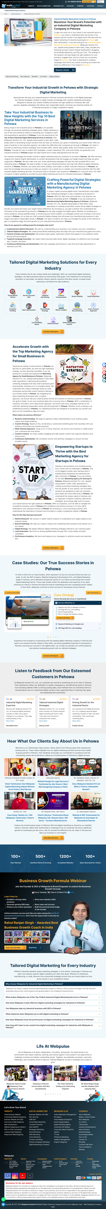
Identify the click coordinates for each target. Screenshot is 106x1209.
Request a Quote (62, 70)
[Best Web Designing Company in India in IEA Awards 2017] (18, 933)
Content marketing (35, 1139)
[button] (78, 603)
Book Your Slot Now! (13, 947)
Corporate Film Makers (62, 1127)
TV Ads (56, 1134)
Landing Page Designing (12, 1132)
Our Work (90, 6)
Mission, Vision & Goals (87, 1117)
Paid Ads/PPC (34, 1127)
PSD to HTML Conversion (13, 1129)
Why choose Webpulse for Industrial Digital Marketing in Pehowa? (34, 984)
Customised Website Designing (15, 1117)
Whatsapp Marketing (36, 1129)
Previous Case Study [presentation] (13, 592)
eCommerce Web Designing (14, 1122)
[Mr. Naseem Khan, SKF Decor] (53, 801)
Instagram (15, 1177)
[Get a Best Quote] (3, 1204)
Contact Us (83, 1139)
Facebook (8, 1177)
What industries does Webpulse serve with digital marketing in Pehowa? (37, 1014)
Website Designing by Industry (15, 1127)
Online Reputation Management (65, 1114)
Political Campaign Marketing (39, 1142)
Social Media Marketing (37, 1122)
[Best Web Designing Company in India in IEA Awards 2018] (27, 933)
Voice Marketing (34, 1137)
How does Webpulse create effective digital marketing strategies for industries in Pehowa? (45, 1003)
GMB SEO (32, 1119)
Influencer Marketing (61, 1137)
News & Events (84, 1129)
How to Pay (83, 1137)
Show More (10, 721)
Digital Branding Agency (62, 1124)
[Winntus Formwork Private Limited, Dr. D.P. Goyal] (19, 767)
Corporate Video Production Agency (64, 1131)
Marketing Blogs (84, 1132)
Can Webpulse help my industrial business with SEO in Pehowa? (33, 1008)
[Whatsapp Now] (3, 1199)
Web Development (10, 1124)
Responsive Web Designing (13, 1134)
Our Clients (83, 1122)
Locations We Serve (86, 1144)
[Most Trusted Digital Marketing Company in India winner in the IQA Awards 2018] (45, 933)
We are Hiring (87, 1)
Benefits (35, 76)
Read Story (33, 947)
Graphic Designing (60, 1142)
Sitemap (82, 1149)
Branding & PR (59, 6)
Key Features (24, 76)
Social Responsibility (86, 1134)
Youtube (22, 1177)
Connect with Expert (51, 331)
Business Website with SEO (13, 1119)
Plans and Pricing (12, 76)
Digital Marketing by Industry (39, 1144)
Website (31, 6)
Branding (82, 1142)
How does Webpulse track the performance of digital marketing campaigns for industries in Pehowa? (50, 1020)
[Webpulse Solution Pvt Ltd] (11, 6)
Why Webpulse (84, 1119)
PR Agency (58, 1117)
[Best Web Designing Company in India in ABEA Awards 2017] (9, 933)
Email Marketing (34, 1132)
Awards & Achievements (87, 1127)
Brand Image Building (61, 1122)
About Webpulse (84, 1114)
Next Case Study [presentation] (93, 592)
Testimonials (83, 1124)
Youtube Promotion (36, 1124)
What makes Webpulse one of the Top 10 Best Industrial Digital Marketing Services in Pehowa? (47, 997)
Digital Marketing (43, 6)
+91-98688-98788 (74, 1)
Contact (100, 6)
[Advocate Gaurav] (53, 767)
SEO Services (33, 1117)
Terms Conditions (85, 1147)
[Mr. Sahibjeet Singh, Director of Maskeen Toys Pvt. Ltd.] (86, 767)
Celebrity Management (62, 1139)
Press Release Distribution (63, 1119)
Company (80, 6)
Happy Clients (54, 76)
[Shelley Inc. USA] (19, 801)
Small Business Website (12, 1114)
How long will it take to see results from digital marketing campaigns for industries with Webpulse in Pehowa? (49, 1026)
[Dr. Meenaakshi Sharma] (86, 801)
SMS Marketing (34, 1134)
